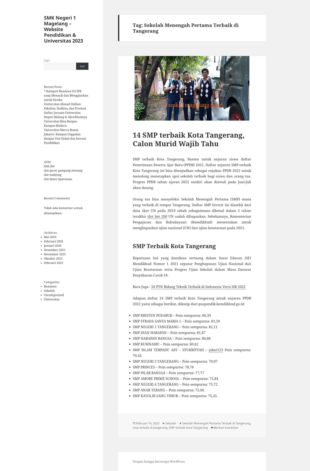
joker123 (216, 350)
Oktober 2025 (53, 259)
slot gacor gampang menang (63, 170)
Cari (47, 60)
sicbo (47, 162)
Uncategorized (54, 295)
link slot (49, 166)
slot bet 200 (157, 216)
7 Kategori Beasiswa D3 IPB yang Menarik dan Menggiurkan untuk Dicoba (66, 95)
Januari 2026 (52, 246)
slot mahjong (53, 175)
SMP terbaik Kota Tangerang (188, 428)
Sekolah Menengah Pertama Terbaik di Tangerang (216, 423)
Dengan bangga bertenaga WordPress (159, 461)
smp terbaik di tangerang (150, 428)
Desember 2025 (54, 250)
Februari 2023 (53, 263)
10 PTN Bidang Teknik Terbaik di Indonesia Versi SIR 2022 (198, 286)
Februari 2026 (53, 241)
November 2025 (55, 254)
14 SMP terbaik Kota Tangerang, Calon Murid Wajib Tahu (189, 139)
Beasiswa (50, 286)
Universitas (51, 299)
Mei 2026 (50, 237)
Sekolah (49, 291)
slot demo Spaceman (58, 179)
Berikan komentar (226, 428)
